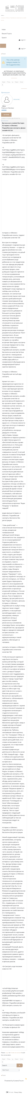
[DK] (14, 8)
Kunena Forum (18, 1081)
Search (4, 38)
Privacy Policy (18, 1092)
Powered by (9, 1081)
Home (2, 15)
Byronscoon (5, 92)
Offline (4, 106)
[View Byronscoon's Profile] (6, 99)
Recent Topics (7, 33)
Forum (4, 54)
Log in (7, 1052)
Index (4, 29)
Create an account (16, 1052)
